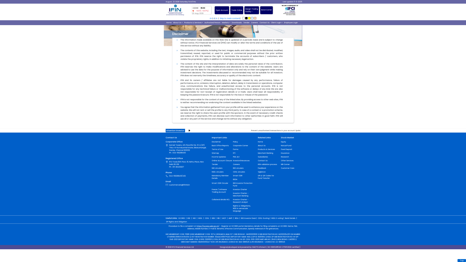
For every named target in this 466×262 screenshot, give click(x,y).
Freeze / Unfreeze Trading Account (219, 190)
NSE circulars (217, 168)
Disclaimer (216, 142)
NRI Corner (285, 164)
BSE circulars (238, 168)
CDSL (207, 218)
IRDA (236, 218)
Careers (254, 22)
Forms (235, 149)
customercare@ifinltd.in (179, 185)
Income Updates (219, 157)
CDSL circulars (239, 172)
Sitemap (215, 153)
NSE (194, 218)
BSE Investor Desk (248, 218)
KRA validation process (267, 164)
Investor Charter (240, 189)
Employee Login (291, 22)
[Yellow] (249, 18)
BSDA (235, 179)
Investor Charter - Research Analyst (240, 200)
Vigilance (262, 172)
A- (217, 18)
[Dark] (246, 18)
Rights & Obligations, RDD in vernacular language (242, 208)
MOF (224, 218)
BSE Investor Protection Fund (243, 184)
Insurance (285, 153)
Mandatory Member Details (220, 176)
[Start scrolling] (189, 130)
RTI (234, 153)
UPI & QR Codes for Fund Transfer (266, 176)
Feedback (262, 168)
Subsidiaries (263, 157)
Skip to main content (230, 18)
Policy (235, 142)
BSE (188, 218)
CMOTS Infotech (259, 247)
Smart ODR (237, 175)
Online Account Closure (222, 160)
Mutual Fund (286, 145)
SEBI (213, 218)
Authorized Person (212, 22)
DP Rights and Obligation (176, 222)
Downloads (237, 22)
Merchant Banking (265, 153)
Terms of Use (217, 149)
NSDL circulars (218, 172)
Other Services (287, 160)
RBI (218, 218)
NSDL (200, 218)
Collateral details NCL (221, 199)
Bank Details (290, 218)
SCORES (181, 218)
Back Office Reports (220, 145)
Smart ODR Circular (220, 183)
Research (285, 157)
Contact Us (265, 22)
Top (462, 260)
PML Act (236, 157)
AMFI (230, 218)
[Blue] (252, 18)
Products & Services (193, 22)
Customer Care (287, 168)
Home (169, 22)
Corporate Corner (240, 145)
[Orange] (255, 18)
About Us (177, 22)
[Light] (243, 18)
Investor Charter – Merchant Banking (241, 194)
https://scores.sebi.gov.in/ (208, 226)
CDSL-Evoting (263, 218)
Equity (283, 142)
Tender (246, 22)
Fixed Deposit (286, 149)
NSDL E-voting (277, 218)
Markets (225, 22)
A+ (211, 18)
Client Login (276, 22)
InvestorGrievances (241, 160)
